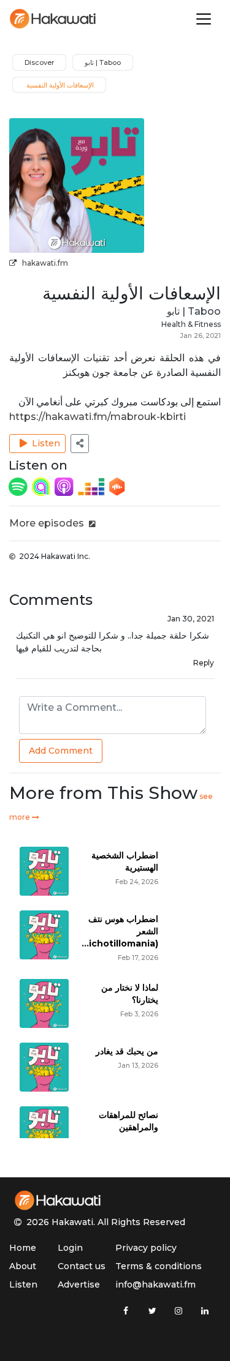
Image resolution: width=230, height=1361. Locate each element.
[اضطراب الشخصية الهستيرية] (44, 870)
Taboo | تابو (194, 311)
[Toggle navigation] (203, 19)
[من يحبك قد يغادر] (44, 1066)
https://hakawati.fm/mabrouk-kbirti (97, 416)
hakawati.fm (45, 263)
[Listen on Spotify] (19, 485)
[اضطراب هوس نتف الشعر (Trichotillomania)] (44, 934)
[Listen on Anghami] (42, 485)
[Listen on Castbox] (117, 485)
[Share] (80, 443)
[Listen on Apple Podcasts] (65, 485)
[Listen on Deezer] (92, 485)
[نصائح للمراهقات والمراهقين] (44, 1130)
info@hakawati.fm (155, 1284)
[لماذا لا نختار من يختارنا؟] (44, 1002)
